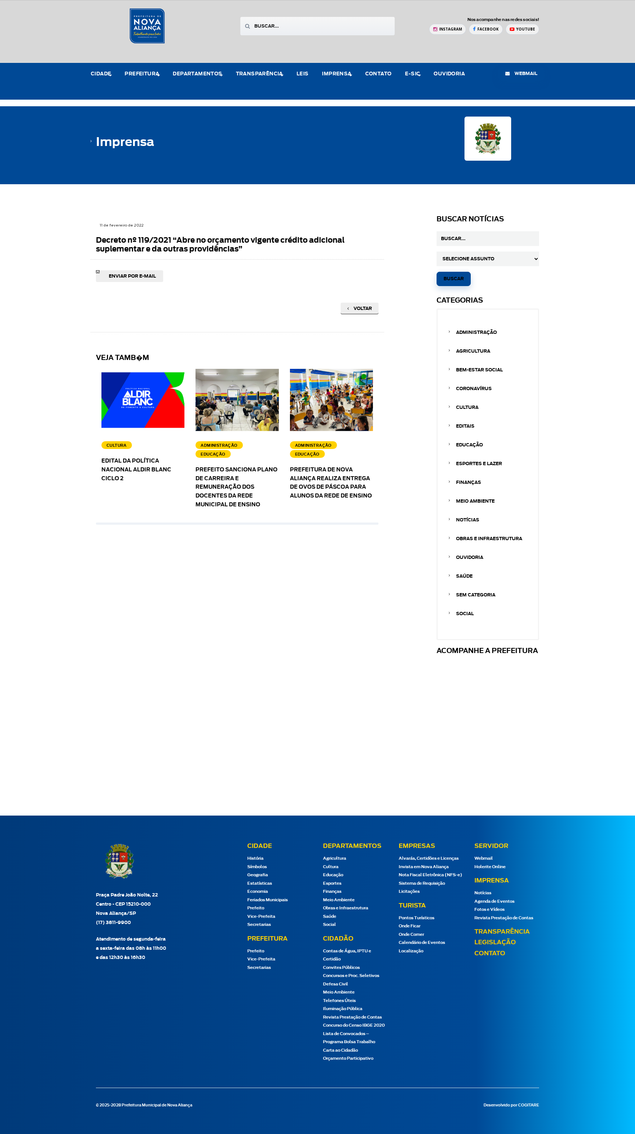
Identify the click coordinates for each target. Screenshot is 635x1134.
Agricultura (473, 351)
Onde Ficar (409, 926)
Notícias (467, 520)
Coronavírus (474, 388)
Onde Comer (411, 934)
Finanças (468, 482)
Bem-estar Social (479, 370)
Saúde (464, 576)
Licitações (409, 891)
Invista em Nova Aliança (424, 867)
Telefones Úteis (339, 1001)
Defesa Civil (335, 984)
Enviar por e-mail (132, 276)
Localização (411, 951)
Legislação (495, 942)
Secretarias (259, 925)
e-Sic (412, 74)
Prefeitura (142, 74)
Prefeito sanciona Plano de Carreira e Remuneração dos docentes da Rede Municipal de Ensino (236, 487)
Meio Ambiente (475, 501)
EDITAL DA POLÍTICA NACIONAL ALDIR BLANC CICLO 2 (136, 470)
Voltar (362, 308)
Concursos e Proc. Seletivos (351, 976)
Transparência (502, 932)
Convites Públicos (341, 968)
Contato (378, 74)
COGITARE (528, 1105)
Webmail (483, 858)
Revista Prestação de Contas (352, 1017)
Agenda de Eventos (494, 901)
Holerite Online (490, 867)
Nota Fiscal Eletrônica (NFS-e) (430, 875)
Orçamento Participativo (348, 1058)
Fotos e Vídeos (489, 909)
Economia (257, 891)
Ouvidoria (449, 74)
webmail (525, 73)
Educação (469, 445)
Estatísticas (259, 883)
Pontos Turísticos (416, 918)
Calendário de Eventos (422, 943)
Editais (465, 426)
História (255, 858)
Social (465, 613)
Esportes (332, 883)
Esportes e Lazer (479, 463)
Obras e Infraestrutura (489, 538)
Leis (303, 74)
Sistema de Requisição (422, 883)
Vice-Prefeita (261, 916)
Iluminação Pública (342, 1009)
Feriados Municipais (267, 900)
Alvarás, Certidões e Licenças (429, 858)
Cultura (467, 407)
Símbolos (257, 867)
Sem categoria (475, 595)
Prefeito (255, 908)
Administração (476, 332)
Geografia (257, 875)
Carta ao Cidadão (340, 1050)
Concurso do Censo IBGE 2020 (354, 1025)
